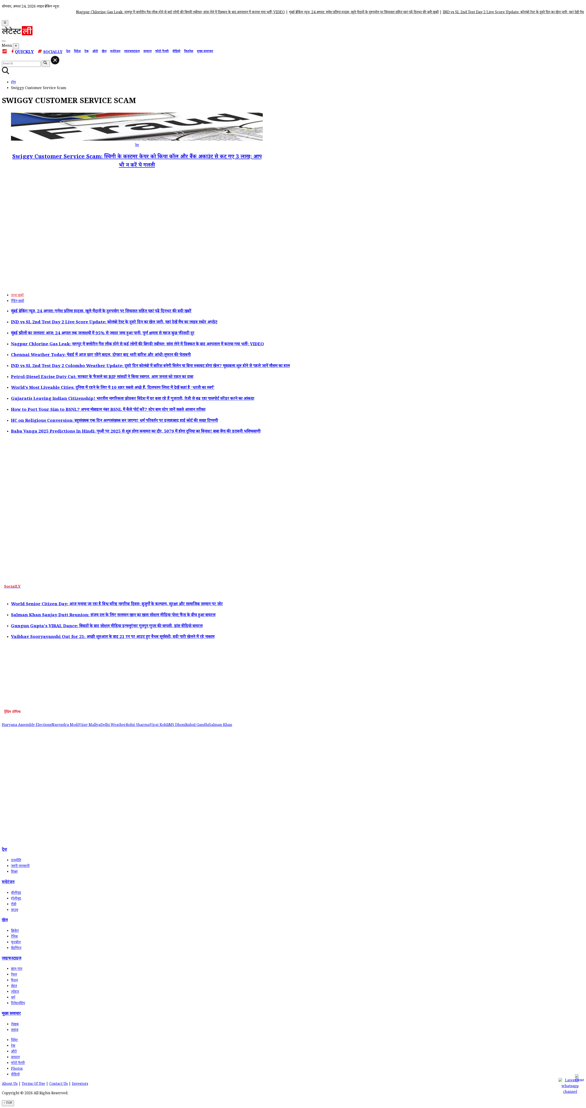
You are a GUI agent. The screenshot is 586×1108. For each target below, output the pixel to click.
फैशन (14, 981)
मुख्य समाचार (205, 51)
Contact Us (58, 1084)
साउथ (14, 910)
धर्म (13, 998)
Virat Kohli (159, 725)
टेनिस (14, 937)
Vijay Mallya (89, 725)
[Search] (3, 41)
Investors (80, 1084)
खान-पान (16, 969)
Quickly (24, 52)
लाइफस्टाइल (132, 51)
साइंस (14, 1030)
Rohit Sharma (138, 725)
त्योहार (15, 992)
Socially (52, 52)
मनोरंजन (115, 51)
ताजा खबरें (17, 296)
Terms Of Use (33, 1084)
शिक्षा (14, 872)
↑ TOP (8, 1103)
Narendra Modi (65, 725)
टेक (86, 51)
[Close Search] (55, 60)
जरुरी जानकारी (20, 866)
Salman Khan (220, 725)
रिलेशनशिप (18, 1004)
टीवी (13, 905)
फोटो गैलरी (162, 51)
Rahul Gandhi (197, 725)
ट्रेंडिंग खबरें (17, 301)
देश (68, 51)
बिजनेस (188, 51)
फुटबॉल (16, 943)
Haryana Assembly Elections (27, 725)
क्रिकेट (15, 931)
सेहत (14, 986)
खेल (104, 51)
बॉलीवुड (16, 893)
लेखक (15, 1025)
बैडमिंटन (16, 948)
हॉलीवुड (16, 899)
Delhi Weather (113, 725)
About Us (10, 1084)
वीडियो (176, 51)
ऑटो (95, 51)
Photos (17, 1069)
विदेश (77, 51)
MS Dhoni (177, 725)
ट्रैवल (14, 975)
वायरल (147, 51)
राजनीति (16, 861)
